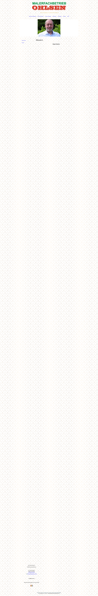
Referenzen (54, 16)
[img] (49, 5)
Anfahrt (53, 592)
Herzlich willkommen (32, 16)
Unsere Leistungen (48, 16)
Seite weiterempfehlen (57, 592)
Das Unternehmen (40, 16)
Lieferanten (60, 16)
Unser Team (24, 40)
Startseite (38, 592)
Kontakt (64, 16)
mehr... (37, 556)
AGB (68, 16)
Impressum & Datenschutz (44, 592)
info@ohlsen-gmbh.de (31, 572)
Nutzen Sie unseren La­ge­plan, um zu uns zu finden (31, 582)
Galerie (23, 42)
